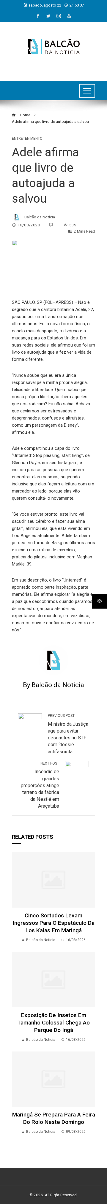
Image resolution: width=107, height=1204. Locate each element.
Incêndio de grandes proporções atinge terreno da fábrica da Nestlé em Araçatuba (40, 785)
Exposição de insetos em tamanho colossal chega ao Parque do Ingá (53, 1022)
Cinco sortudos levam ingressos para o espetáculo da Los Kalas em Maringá (53, 923)
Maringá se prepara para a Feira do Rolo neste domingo (53, 1118)
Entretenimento (27, 138)
